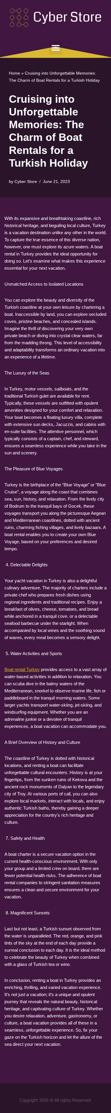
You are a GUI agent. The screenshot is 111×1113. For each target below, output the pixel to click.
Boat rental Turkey (22, 669)
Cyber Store (26, 181)
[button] (55, 48)
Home (14, 73)
